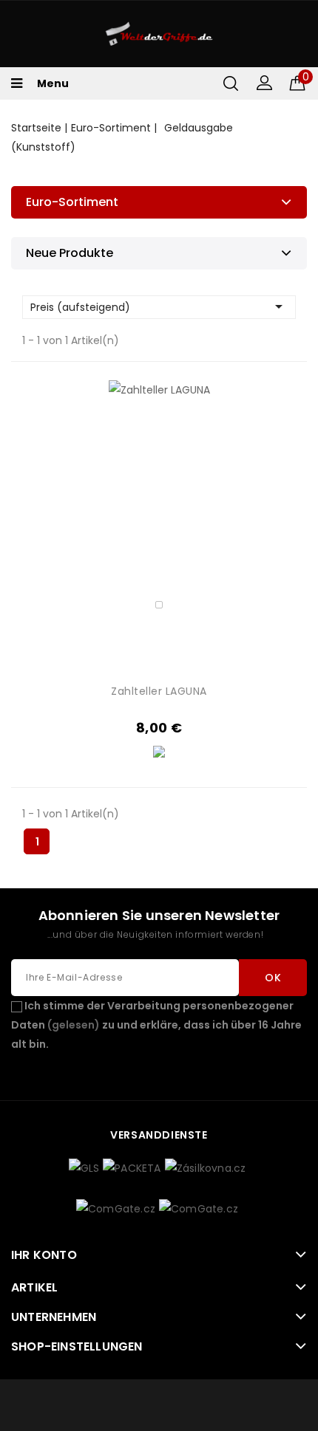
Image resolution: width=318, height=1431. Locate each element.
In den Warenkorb (238, 536)
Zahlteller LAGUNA (159, 691)
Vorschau (238, 512)
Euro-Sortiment (72, 201)
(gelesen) (73, 1025)
